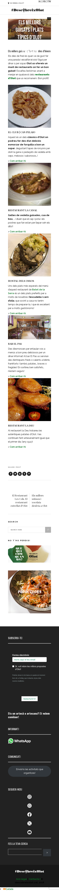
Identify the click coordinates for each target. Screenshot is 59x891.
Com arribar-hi (18, 161)
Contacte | (34, 879)
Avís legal (21, 879)
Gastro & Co (29, 59)
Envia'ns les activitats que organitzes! (29, 771)
